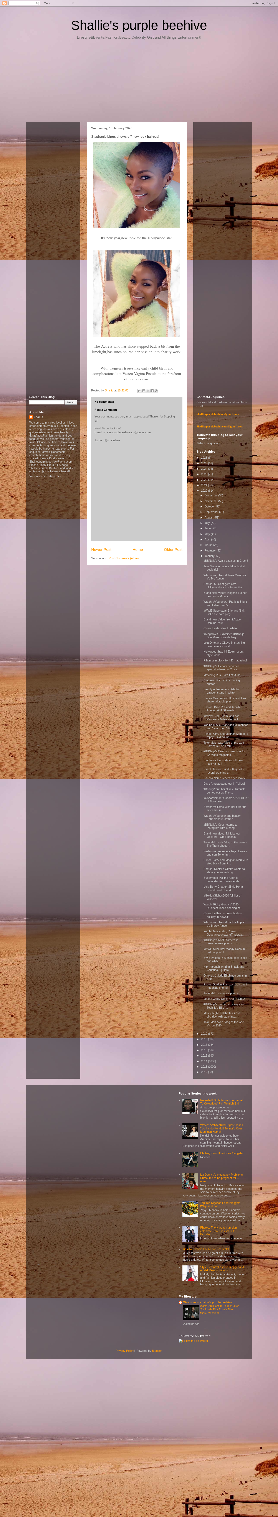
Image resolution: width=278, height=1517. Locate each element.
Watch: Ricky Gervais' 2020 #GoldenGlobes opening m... (223, 906)
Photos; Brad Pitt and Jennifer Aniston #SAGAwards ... (223, 708)
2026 (204, 457)
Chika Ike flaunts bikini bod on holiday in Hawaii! (223, 915)
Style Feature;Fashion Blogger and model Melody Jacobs (222, 1268)
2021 (204, 485)
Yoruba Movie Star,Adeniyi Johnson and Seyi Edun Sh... (226, 726)
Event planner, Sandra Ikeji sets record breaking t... (224, 771)
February (211, 550)
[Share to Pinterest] (156, 391)
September (212, 512)
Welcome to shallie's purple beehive (207, 1302)
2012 (204, 1072)
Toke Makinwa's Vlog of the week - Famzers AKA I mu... (225, 744)
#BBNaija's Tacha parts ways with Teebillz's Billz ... (225, 1006)
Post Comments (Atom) (124, 558)
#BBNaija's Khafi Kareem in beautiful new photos (221, 941)
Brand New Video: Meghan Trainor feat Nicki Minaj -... (225, 594)
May (208, 534)
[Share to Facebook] (152, 391)
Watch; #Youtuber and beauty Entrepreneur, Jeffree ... (222, 817)
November (211, 501)
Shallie (38, 417)
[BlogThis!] (144, 391)
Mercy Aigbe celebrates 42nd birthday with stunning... (222, 1014)
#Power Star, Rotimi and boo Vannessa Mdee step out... (222, 717)
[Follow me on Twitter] (193, 1340)
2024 (204, 468)
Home (137, 549)
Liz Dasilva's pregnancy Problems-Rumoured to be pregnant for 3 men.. (222, 1178)
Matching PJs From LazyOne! (222, 675)
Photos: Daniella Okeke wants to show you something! (224, 870)
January (210, 556)
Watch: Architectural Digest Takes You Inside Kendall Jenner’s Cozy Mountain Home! (221, 1128)
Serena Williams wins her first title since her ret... (225, 808)
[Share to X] (148, 391)
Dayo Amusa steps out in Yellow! (224, 783)
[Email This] (139, 391)
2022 (204, 479)
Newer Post (101, 549)
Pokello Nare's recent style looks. (225, 778)
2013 (204, 1066)
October (210, 506)
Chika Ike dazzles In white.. (221, 628)
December (211, 495)
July (208, 523)
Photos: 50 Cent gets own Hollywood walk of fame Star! (223, 585)
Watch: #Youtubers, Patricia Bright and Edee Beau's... (225, 603)
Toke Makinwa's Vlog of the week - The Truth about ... (225, 844)
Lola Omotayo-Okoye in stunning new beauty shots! (224, 644)
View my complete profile (45, 476)
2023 (204, 474)
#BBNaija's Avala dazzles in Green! (226, 560)
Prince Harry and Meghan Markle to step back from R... (226, 861)
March (209, 545)
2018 (204, 1039)
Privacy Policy (125, 1350)
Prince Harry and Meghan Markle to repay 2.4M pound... (226, 735)
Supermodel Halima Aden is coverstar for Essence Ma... (223, 879)
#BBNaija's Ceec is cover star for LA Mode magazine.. (224, 753)
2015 (204, 1055)
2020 (204, 490)
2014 (204, 1061)
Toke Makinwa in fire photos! (222, 993)
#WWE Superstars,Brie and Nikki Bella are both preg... (224, 612)
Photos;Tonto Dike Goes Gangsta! (221, 1153)
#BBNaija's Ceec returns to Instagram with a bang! (220, 826)
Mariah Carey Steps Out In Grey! (224, 998)
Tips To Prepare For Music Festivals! (205, 1249)
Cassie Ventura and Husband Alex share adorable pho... (225, 700)
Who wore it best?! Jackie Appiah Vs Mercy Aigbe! (224, 924)
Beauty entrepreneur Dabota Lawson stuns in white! (221, 691)
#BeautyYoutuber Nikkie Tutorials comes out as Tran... (224, 790)
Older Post (173, 549)
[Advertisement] (139, 82)
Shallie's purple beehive (139, 25)
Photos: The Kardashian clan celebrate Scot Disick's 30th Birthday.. (218, 1231)
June (208, 528)
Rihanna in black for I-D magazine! (225, 660)
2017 (204, 1044)
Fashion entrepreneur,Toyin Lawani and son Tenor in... (225, 853)
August (209, 517)
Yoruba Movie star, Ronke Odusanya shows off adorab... (224, 933)
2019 (204, 1033)
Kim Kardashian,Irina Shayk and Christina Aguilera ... (224, 968)
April (208, 539)
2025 (204, 463)
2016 (204, 1050)
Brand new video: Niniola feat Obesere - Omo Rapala (222, 835)
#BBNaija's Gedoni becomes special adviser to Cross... (222, 667)
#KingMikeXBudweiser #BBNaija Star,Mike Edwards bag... (224, 635)
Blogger (156, 1350)
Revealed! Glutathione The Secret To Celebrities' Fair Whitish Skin (221, 1102)
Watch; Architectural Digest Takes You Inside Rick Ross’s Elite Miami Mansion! (219, 1309)
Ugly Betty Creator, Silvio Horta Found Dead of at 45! (223, 888)
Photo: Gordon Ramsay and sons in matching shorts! (226, 986)
